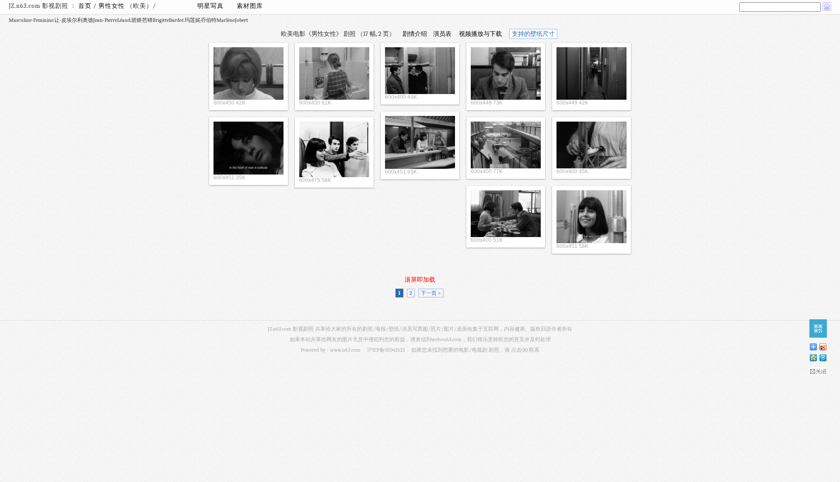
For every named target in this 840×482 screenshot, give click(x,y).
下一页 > (431, 293)
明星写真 (210, 6)
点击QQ (519, 350)
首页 (84, 6)
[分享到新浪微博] (822, 346)
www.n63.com (345, 350)
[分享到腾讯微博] (822, 357)
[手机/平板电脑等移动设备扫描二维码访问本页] (818, 328)
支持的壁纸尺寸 (533, 34)
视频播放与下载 (480, 34)
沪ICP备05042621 (386, 350)
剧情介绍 (414, 34)
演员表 (442, 34)
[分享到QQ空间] (813, 357)
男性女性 (112, 6)
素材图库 (250, 6)
